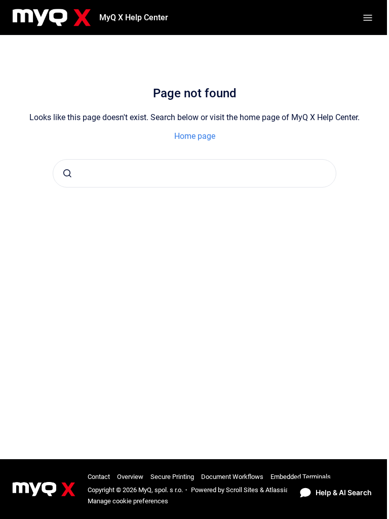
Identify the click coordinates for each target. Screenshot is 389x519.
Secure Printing (172, 476)
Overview (130, 476)
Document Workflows (232, 476)
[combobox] (194, 173)
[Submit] (67, 173)
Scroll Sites (242, 490)
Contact (99, 476)
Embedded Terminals (300, 476)
